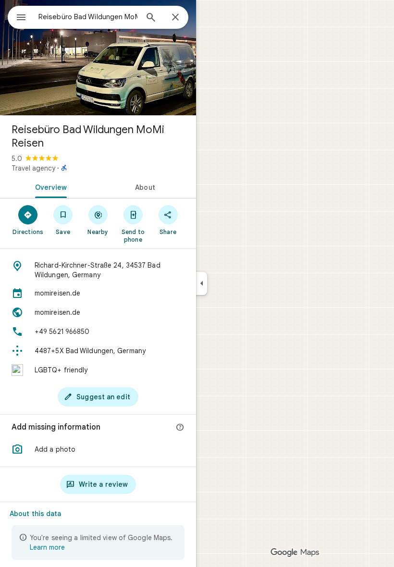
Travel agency (33, 168)
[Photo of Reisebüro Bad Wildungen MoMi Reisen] (98, 57)
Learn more (47, 547)
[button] (98, 449)
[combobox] (87, 17)
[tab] (49, 186)
